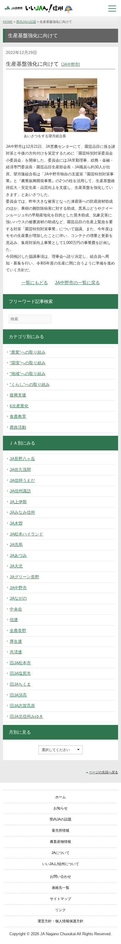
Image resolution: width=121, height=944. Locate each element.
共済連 (16, 652)
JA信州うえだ (22, 480)
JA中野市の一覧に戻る (77, 282)
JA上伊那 (18, 501)
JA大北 (16, 566)
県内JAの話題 (26, 21)
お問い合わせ (60, 876)
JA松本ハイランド (26, 534)
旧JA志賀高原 (22, 705)
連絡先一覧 (60, 888)
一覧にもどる (34, 282)
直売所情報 (60, 830)
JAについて (60, 853)
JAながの (18, 598)
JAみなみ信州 (22, 512)
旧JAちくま (20, 684)
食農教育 (18, 416)
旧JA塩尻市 (20, 673)
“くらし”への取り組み (30, 384)
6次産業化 (19, 406)
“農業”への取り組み (28, 352)
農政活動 (18, 427)
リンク (60, 910)
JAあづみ (18, 555)
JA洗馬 (16, 544)
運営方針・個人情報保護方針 (60, 921)
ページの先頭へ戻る (103, 772)
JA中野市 (71, 64)
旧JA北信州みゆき (26, 716)
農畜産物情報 (60, 842)
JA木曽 (16, 523)
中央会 (16, 609)
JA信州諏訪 (20, 491)
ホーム (60, 797)
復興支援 (18, 395)
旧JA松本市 (20, 662)
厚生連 (16, 641)
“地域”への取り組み (28, 373)
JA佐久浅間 (20, 469)
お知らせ (60, 808)
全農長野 (18, 630)
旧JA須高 (18, 695)
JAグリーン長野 (24, 576)
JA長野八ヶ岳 (22, 458)
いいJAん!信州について (60, 864)
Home (8, 21)
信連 (14, 619)
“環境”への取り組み (28, 362)
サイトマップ (60, 899)
